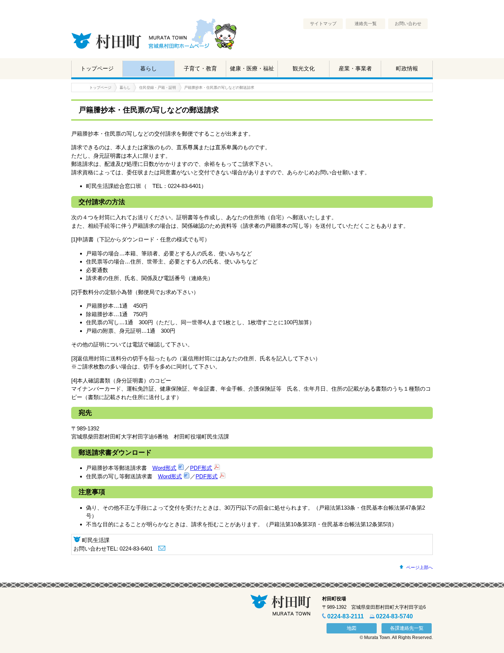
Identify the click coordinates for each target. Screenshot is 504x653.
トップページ (97, 68)
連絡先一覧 (366, 23)
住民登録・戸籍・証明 (157, 87)
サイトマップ (323, 23)
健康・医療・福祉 (252, 68)
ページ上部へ (419, 567)
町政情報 (407, 68)
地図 (351, 628)
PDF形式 (201, 468)
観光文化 (304, 68)
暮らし (148, 68)
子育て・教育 (200, 68)
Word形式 (164, 468)
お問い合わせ (408, 23)
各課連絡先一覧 (407, 628)
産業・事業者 (355, 68)
